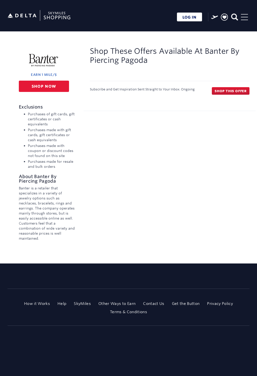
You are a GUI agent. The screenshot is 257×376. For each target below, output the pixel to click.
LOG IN (189, 17)
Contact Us (153, 303)
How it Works (37, 303)
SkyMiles (82, 303)
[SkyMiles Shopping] (39, 15)
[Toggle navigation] (244, 16)
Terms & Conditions (128, 311)
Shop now (44, 86)
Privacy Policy (220, 303)
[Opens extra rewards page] (214, 17)
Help (61, 303)
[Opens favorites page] (224, 17)
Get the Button (186, 303)
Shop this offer (231, 91)
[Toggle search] (234, 16)
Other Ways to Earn (117, 303)
